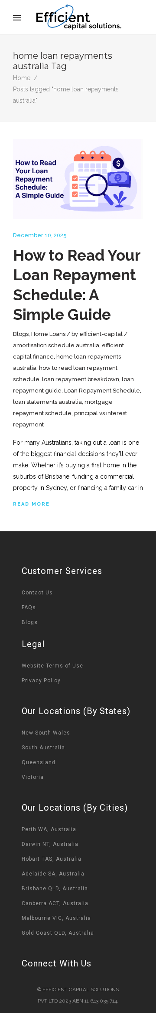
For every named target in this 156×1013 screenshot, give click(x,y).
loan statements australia (47, 402)
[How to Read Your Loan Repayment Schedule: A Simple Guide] (78, 179)
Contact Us (37, 593)
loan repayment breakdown (80, 379)
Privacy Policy (41, 681)
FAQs (29, 607)
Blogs (21, 334)
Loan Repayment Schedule (102, 390)
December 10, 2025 (40, 235)
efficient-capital (101, 334)
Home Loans (48, 334)
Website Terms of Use (52, 666)
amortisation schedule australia (56, 345)
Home (21, 77)
